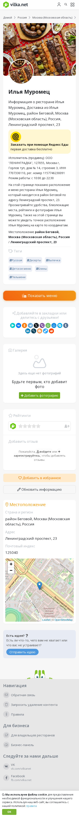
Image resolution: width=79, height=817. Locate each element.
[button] (39, 585)
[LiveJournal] (33, 330)
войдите (45, 451)
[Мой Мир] (53, 325)
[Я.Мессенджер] (12, 325)
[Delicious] (45, 330)
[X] (36, 325)
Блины (42, 269)
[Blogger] (39, 330)
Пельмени (18, 277)
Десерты (35, 260)
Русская (17, 260)
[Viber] (42, 325)
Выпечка (54, 260)
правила (31, 806)
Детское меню (21, 269)
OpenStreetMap (64, 619)
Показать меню (42, 295)
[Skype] (59, 325)
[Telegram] (30, 325)
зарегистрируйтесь (27, 455)
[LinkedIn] (27, 330)
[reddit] (51, 330)
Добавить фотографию (40, 395)
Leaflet (46, 619)
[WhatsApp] (48, 325)
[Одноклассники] (24, 325)
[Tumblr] (65, 325)
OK (9, 812)
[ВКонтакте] (18, 325)
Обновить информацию (41, 489)
